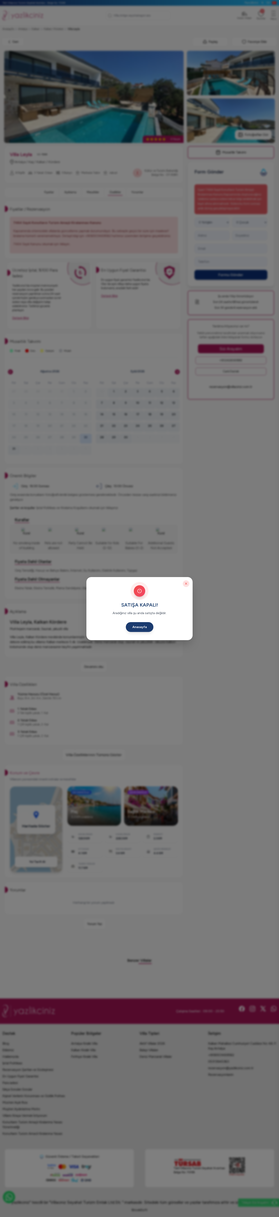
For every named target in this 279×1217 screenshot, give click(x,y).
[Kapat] (186, 583)
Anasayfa (139, 627)
